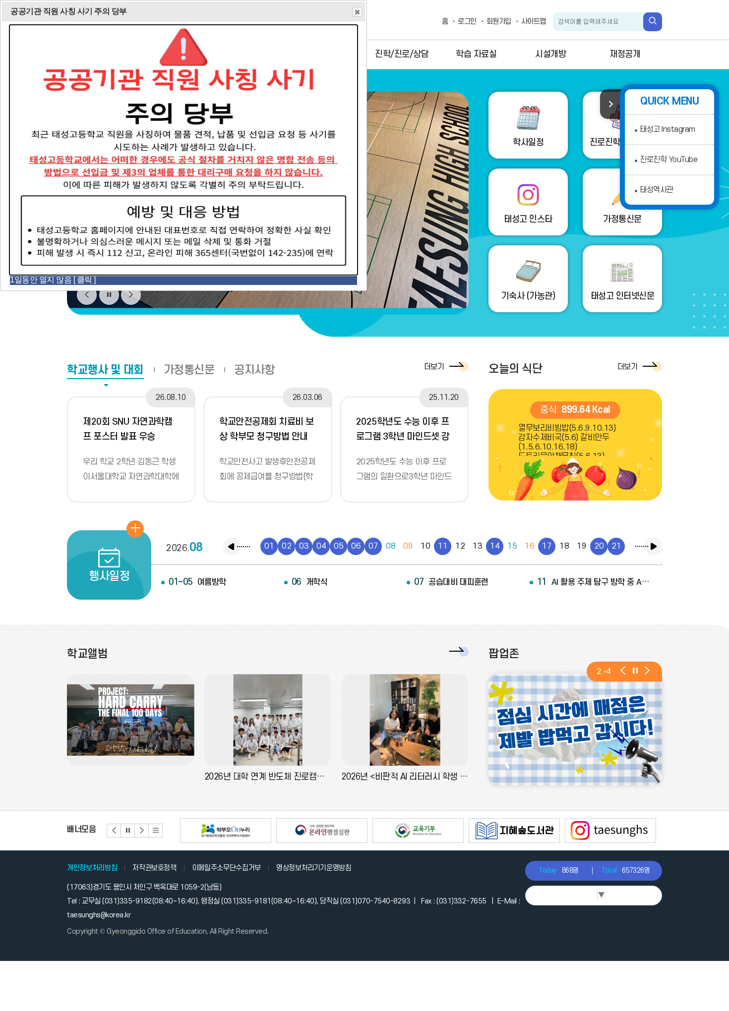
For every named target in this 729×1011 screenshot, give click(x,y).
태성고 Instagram (667, 129)
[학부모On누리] (225, 830)
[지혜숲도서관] (514, 830)
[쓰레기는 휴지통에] (576, 730)
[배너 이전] (114, 831)
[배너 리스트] (156, 831)
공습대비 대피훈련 (451, 582)
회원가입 (498, 21)
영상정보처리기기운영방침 (314, 868)
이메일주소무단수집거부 (226, 868)
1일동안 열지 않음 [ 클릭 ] (53, 280)
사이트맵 (533, 21)
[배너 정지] (128, 831)
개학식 (310, 582)
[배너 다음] (142, 831)
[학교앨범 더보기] (456, 652)
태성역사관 (656, 189)
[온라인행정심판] (321, 830)
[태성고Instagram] (610, 830)
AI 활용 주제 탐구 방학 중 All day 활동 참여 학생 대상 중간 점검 (595, 582)
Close (357, 12)
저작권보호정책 (154, 868)
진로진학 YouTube (668, 159)
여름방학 (197, 582)
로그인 (467, 21)
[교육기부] (418, 830)
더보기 (434, 366)
